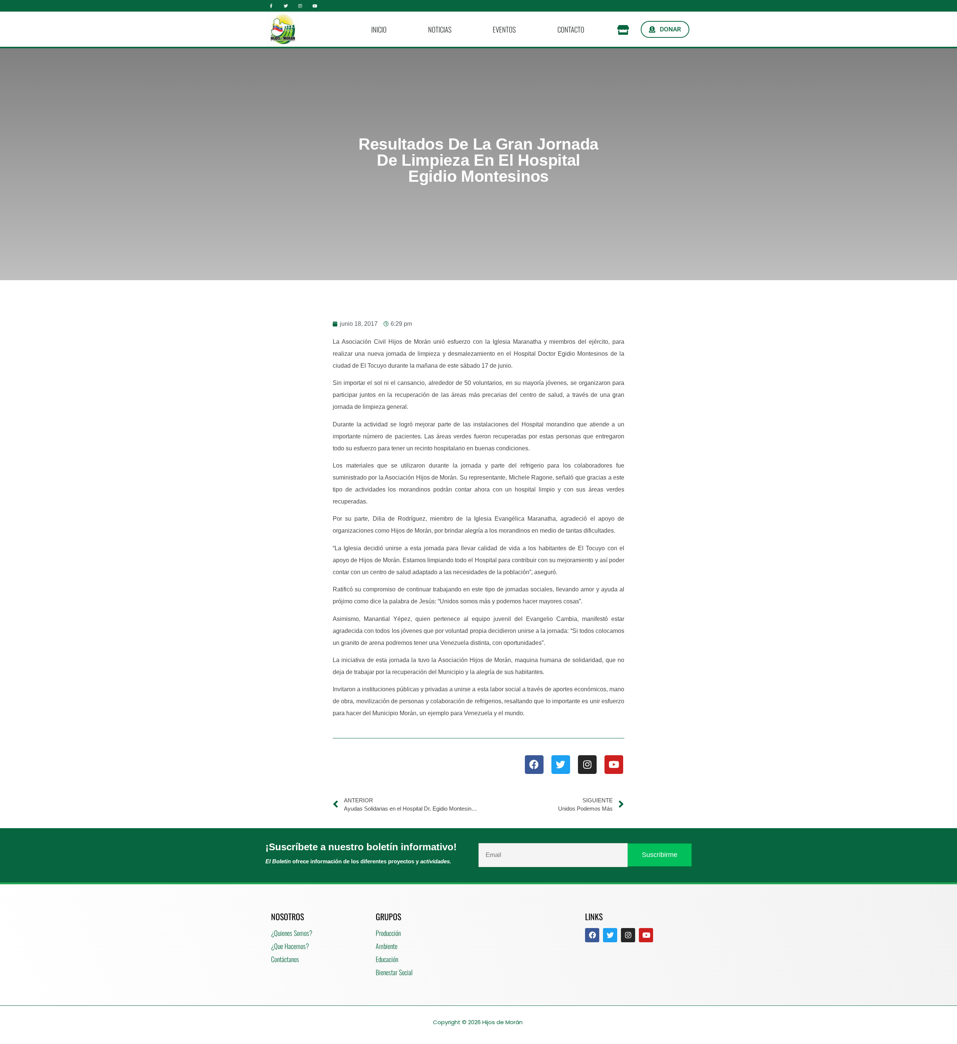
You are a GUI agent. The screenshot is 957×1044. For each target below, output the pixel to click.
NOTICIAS (440, 29)
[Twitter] (286, 6)
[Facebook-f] (271, 6)
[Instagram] (300, 6)
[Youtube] (314, 6)
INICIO (379, 29)
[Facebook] (534, 764)
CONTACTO (570, 29)
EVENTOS (504, 29)
